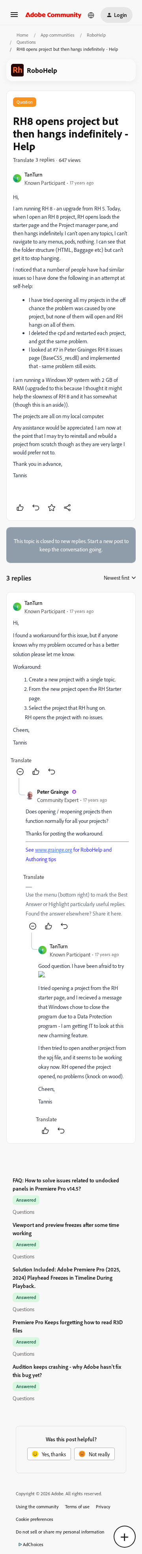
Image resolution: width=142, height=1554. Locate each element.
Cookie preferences (34, 1519)
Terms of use (77, 1506)
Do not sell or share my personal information (60, 1532)
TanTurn (33, 174)
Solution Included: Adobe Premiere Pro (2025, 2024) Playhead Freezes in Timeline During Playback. (66, 1277)
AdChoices (33, 1544)
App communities (58, 35)
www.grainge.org (53, 849)
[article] (71, 688)
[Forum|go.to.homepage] (53, 14)
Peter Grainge (53, 791)
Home (22, 35)
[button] (14, 17)
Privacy (103, 1506)
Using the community (37, 1506)
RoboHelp (96, 35)
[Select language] (91, 15)
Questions (26, 42)
